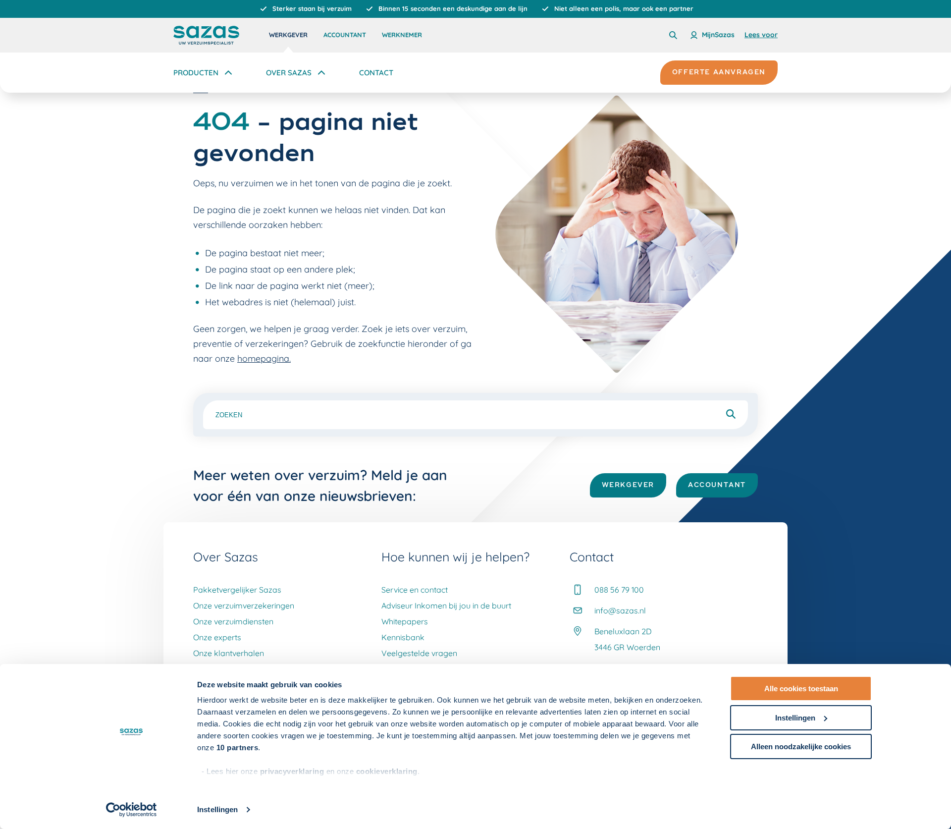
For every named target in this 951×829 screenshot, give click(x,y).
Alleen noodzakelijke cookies (801, 746)
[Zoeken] (673, 35)
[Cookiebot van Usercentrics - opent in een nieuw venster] (131, 809)
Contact (376, 72)
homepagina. (264, 358)
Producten (195, 72)
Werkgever (288, 35)
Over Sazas (289, 72)
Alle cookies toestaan (801, 688)
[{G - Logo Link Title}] (206, 35)
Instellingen (217, 809)
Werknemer (402, 35)
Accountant (344, 35)
